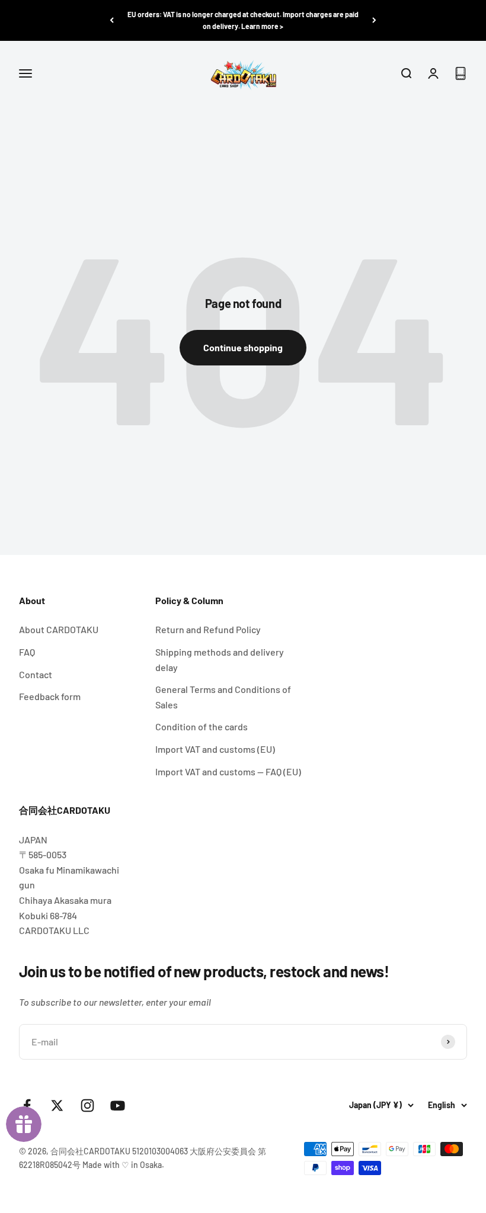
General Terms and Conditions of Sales (223, 696)
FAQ (27, 651)
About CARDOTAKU (58, 629)
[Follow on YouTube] (118, 1105)
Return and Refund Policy (208, 629)
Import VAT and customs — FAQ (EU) (228, 771)
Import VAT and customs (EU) (215, 749)
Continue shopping (243, 347)
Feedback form (50, 696)
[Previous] (112, 20)
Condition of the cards (201, 726)
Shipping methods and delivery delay (219, 659)
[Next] (374, 20)
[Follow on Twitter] (57, 1105)
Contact (35, 674)
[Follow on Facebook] (27, 1105)
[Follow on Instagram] (87, 1105)
